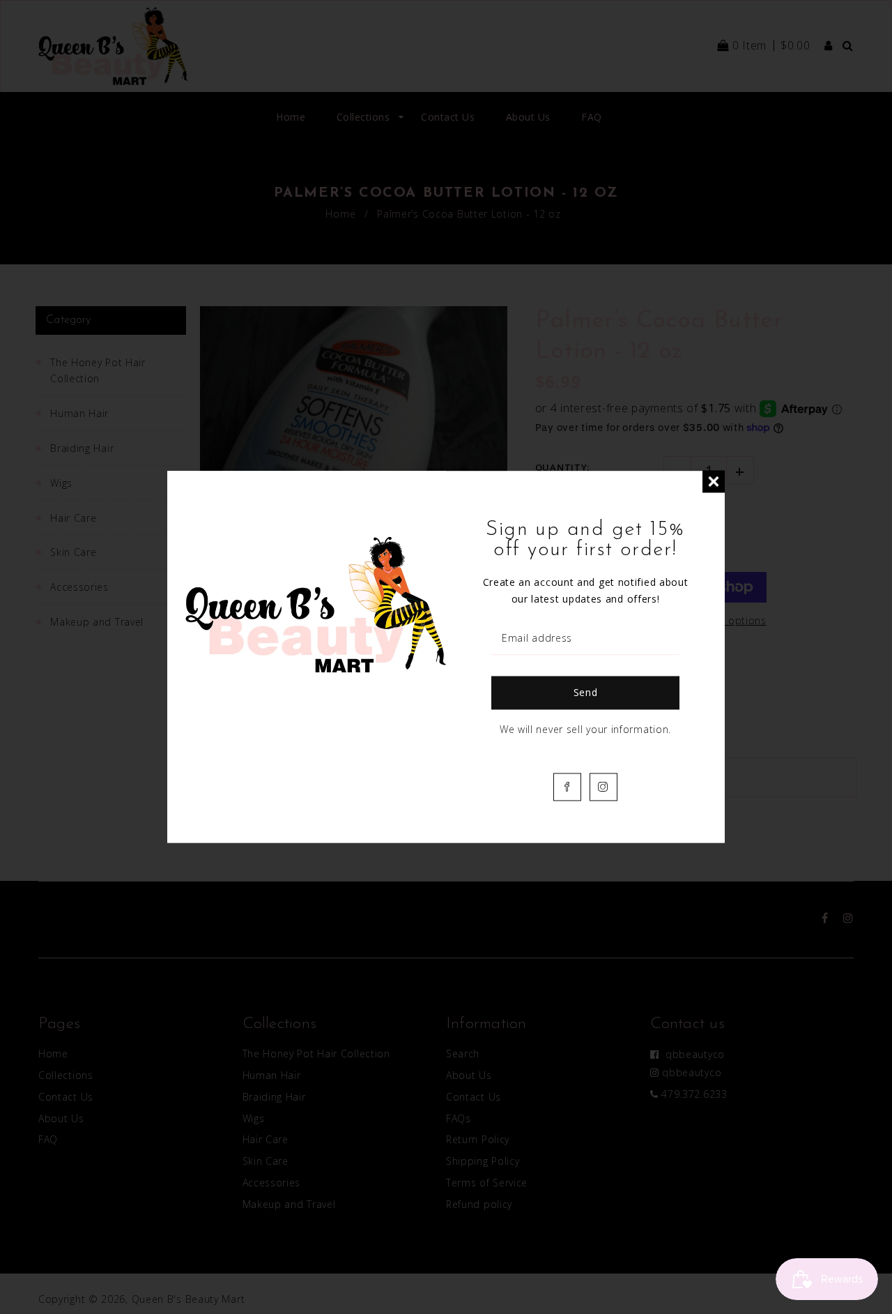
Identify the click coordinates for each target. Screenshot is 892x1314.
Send (586, 693)
